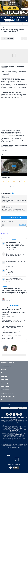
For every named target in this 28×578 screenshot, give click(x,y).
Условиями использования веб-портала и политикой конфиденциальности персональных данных (14, 442)
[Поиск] (20, 20)
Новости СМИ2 (5, 233)
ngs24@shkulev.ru (20, 428)
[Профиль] (26, 20)
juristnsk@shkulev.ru (14, 430)
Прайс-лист (4, 376)
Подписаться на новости (7, 362)
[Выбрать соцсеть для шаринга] (25, 38)
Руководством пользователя (14, 440)
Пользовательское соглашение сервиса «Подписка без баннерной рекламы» (14, 451)
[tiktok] (20, 414)
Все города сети (5, 399)
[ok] (14, 414)
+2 (21, 204)
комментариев (8, 38)
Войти (6, 225)
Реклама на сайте (6, 372)
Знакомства (12, 17)
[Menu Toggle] (1, 20)
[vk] (10, 414)
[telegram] (7, 414)
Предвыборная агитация (8, 393)
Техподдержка (5, 389)
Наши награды (5, 383)
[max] (17, 414)
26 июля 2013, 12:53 (5, 34)
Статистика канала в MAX (8, 396)
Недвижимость (4, 17)
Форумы (23, 17)
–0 (25, 204)
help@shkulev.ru (17, 431)
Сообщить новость (6, 366)
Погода (18, 17)
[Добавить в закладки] (22, 38)
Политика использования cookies (14, 447)
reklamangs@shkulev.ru (20, 434)
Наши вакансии (5, 386)
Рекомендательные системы (14, 449)
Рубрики (3, 369)
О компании (4, 379)
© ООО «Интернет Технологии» (14, 464)
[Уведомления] (23, 20)
